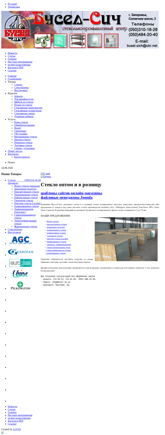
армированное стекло (56, 241)
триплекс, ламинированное (59, 244)
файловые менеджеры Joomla (66, 197)
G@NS (17, 429)
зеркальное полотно (56, 227)
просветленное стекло (57, 224)
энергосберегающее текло (59, 247)
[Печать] (46, 176)
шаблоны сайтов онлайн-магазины (71, 193)
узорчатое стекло (55, 236)
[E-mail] (45, 173)
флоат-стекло (53, 221)
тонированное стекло (56, 230)
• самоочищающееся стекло (58, 250)
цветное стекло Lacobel (57, 239)
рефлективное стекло (56, 233)
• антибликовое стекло (56, 253)
